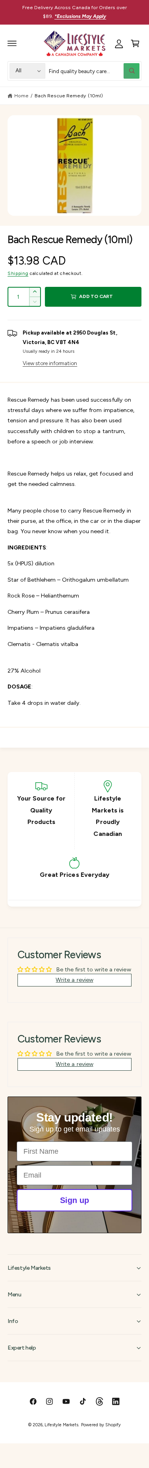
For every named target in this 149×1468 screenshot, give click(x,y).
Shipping (18, 273)
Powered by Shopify (101, 1424)
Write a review (74, 979)
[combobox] (94, 71)
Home (21, 96)
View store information (50, 363)
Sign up (74, 1200)
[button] (12, 43)
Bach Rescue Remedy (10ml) (69, 96)
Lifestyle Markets (61, 1424)
